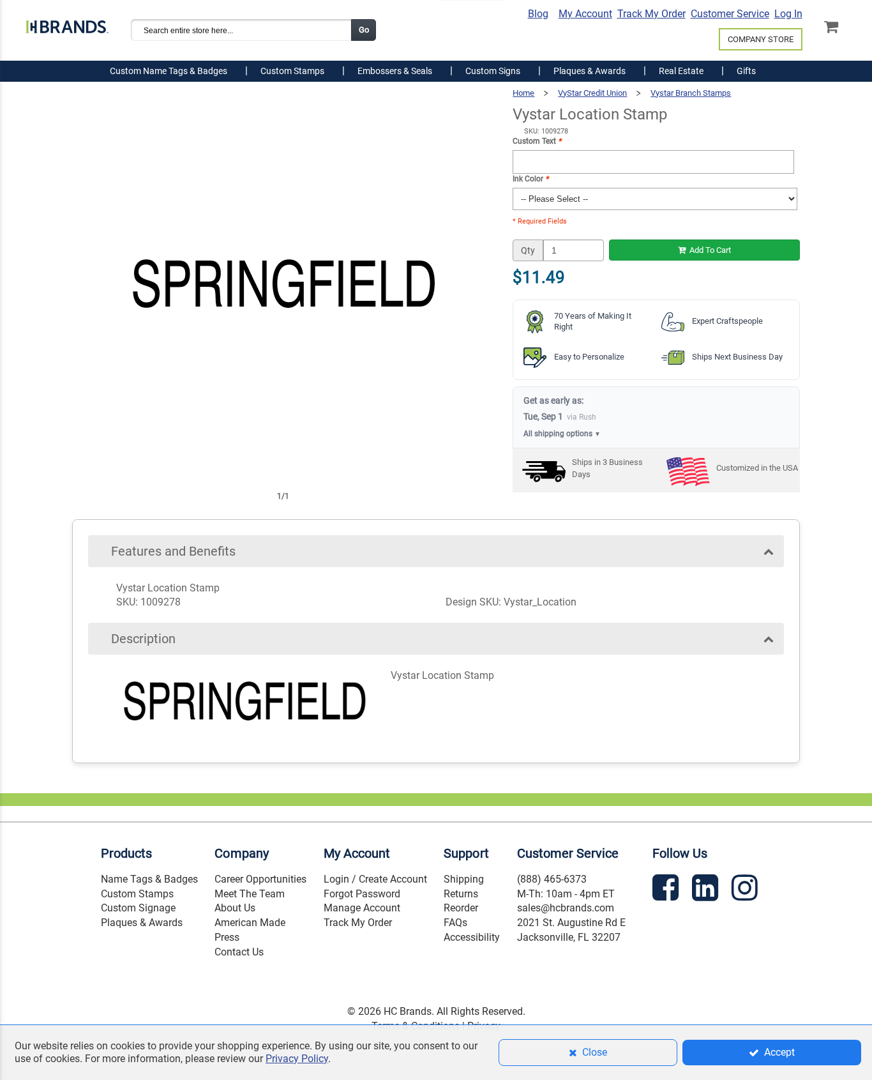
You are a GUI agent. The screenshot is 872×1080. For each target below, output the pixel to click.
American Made (249, 922)
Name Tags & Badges (149, 879)
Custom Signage (138, 908)
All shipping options (562, 433)
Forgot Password (362, 894)
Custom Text (537, 141)
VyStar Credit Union (592, 93)
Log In (788, 14)
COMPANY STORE (760, 39)
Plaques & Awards (142, 922)
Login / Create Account (375, 879)
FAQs (455, 922)
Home (523, 93)
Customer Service (730, 14)
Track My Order (651, 14)
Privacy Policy (297, 1059)
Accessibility (472, 937)
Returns (461, 894)
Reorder (461, 908)
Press (226, 937)
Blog (538, 14)
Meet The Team (249, 894)
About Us (234, 908)
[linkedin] (706, 890)
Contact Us (239, 952)
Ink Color (530, 178)
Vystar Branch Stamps (690, 93)
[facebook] (667, 890)
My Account (585, 14)
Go (364, 29)
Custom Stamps (137, 894)
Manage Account (362, 908)
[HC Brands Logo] (67, 24)
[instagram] (746, 890)
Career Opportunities (260, 879)
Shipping (464, 879)
